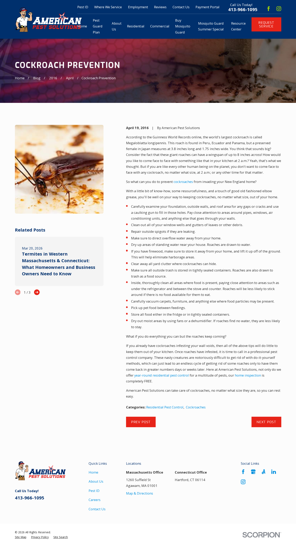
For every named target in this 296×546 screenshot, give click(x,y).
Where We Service (108, 7)
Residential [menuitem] (135, 26)
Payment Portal (207, 7)
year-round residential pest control (161, 375)
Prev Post (141, 422)
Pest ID (82, 7)
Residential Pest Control (164, 407)
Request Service (266, 24)
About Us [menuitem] (116, 26)
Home (93, 472)
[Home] (48, 19)
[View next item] (37, 292)
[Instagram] (278, 8)
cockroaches (183, 181)
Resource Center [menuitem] (238, 26)
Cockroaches (196, 407)
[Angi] (263, 471)
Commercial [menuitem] (159, 26)
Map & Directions (139, 493)
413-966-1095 (243, 9)
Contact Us (181, 7)
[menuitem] (20, 537)
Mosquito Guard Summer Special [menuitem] (211, 26)
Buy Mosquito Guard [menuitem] (182, 26)
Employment (138, 7)
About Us (96, 481)
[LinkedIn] (273, 471)
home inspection (248, 375)
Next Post (266, 422)
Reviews (160, 7)
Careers (94, 499)
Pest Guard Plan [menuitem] (97, 26)
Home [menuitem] (82, 26)
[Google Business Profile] (253, 471)
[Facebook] (268, 8)
